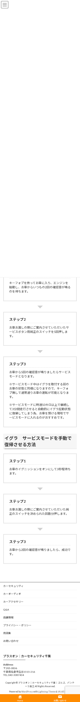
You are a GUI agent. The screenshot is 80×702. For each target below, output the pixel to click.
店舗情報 (8, 617)
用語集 (7, 633)
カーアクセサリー (13, 601)
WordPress (27, 692)
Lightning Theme (46, 692)
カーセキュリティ (13, 586)
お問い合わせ (11, 641)
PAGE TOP (74, 676)
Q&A (6, 609)
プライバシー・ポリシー (17, 625)
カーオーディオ (12, 593)
